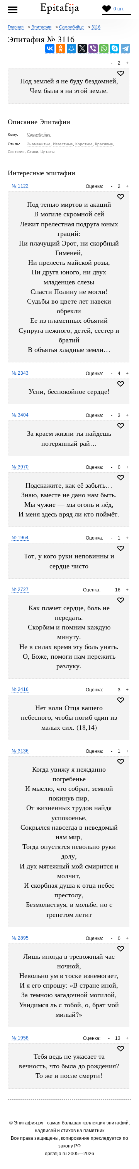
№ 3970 (20, 467)
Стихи (32, 151)
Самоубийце (39, 134)
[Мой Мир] (71, 48)
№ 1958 (20, 1038)
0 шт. (119, 9)
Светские (16, 151)
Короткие (84, 144)
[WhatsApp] (103, 48)
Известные (63, 144)
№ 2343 (20, 373)
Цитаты (47, 151)
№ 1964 (20, 537)
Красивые (104, 144)
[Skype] (114, 48)
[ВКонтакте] (49, 48)
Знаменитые (39, 144)
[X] (82, 48)
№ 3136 (20, 751)
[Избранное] (120, 196)
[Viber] (93, 48)
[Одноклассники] (60, 48)
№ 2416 (20, 689)
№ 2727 (20, 589)
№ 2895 (20, 938)
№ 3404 (20, 415)
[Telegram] (125, 48)
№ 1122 (20, 186)
